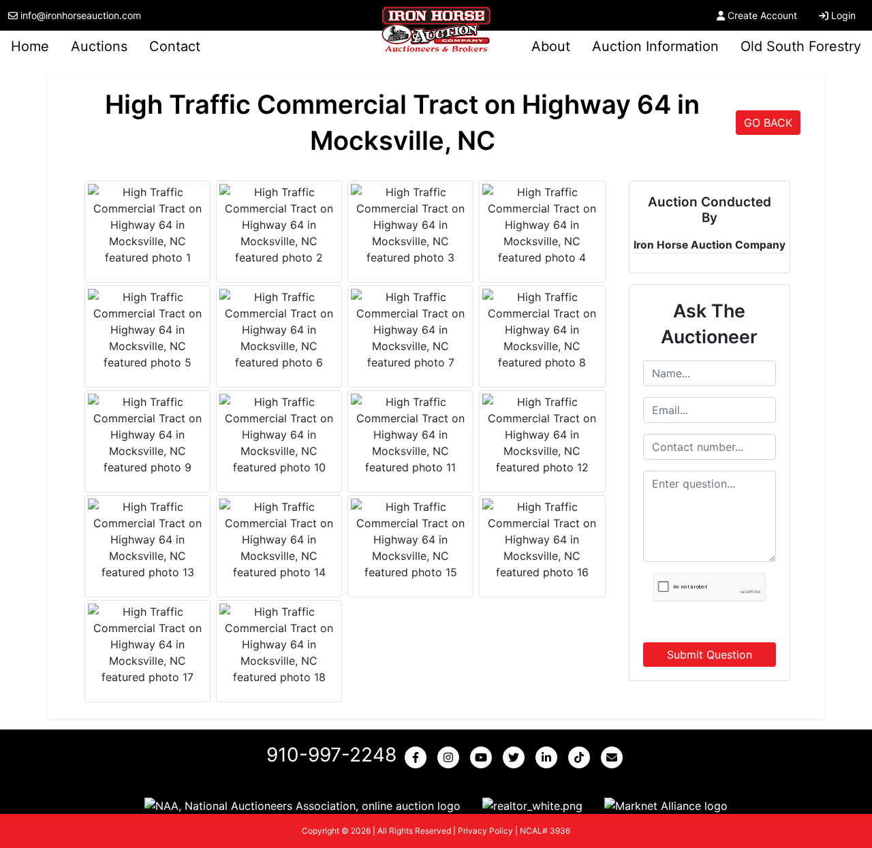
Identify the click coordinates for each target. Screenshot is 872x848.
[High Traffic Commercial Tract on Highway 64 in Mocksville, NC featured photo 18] (279, 644)
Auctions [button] (99, 46)
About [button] (550, 46)
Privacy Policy (485, 831)
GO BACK (768, 122)
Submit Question (709, 654)
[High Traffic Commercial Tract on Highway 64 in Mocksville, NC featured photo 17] (147, 644)
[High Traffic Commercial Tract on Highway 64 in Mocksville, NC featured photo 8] (542, 330)
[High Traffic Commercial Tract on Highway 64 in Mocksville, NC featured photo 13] (147, 539)
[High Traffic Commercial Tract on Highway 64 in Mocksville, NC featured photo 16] (542, 539)
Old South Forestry (801, 46)
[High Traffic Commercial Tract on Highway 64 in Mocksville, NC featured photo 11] (410, 434)
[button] (302, 805)
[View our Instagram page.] (451, 757)
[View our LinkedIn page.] (549, 757)
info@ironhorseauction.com (80, 15)
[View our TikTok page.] (581, 757)
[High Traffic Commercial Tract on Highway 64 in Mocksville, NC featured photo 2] (279, 225)
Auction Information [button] (655, 46)
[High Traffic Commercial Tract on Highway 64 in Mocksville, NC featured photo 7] (410, 330)
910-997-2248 (331, 754)
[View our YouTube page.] (483, 757)
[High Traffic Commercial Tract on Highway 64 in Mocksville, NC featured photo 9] (147, 434)
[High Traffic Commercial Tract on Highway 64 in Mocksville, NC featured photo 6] (279, 330)
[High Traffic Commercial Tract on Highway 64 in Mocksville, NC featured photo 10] (279, 434)
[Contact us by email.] (614, 757)
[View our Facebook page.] (418, 757)
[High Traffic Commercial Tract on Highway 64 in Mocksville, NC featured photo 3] (410, 225)
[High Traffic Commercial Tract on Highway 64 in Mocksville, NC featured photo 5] (147, 330)
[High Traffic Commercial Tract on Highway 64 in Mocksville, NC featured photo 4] (542, 225)
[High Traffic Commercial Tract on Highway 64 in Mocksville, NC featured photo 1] (147, 225)
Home (30, 46)
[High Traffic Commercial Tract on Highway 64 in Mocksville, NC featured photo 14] (279, 539)
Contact (174, 46)
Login (843, 15)
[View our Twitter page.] (516, 757)
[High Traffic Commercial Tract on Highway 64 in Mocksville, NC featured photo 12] (542, 434)
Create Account (762, 15)
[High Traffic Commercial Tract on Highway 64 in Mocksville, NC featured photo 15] (410, 539)
